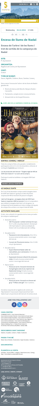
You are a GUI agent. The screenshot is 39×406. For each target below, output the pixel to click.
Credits (12, 372)
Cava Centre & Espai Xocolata (9, 317)
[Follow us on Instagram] (24, 304)
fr (25, 4)
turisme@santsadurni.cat (8, 368)
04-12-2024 (16, 23)
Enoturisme (16, 340)
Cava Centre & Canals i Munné (9, 316)
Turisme (7, 23)
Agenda (11, 23)
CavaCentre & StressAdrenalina (9, 322)
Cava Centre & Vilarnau (25, 322)
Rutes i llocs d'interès (6, 340)
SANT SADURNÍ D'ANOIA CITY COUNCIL (29, 1)
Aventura (32, 340)
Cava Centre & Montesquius (22, 321)
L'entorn (14, 333)
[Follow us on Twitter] (19, 304)
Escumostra (7, 345)
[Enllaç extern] (23, 377)
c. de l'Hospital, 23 (6, 363)
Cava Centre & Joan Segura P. (24, 319)
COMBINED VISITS (5, 314)
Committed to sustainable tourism (13, 354)
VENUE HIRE (24, 325)
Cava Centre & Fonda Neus (25, 316)
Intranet (19, 372)
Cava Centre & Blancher (18, 314)
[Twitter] (34, 4)
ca (20, 4)
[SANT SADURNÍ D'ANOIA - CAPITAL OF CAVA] (6, 12)
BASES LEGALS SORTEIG (12, 184)
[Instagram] (37, 4)
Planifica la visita (9, 350)
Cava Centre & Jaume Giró (8, 319)
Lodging (17, 352)
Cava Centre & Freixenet (24, 317)
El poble (8, 333)
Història (3, 333)
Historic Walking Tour (6, 324)
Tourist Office (10, 352)
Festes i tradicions (22, 333)
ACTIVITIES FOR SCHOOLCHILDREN (10, 325)
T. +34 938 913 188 (5, 366)
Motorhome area (25, 352)
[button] (3, 22)
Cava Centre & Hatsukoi (7, 321)
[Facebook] (31, 4)
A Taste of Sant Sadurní (20, 324)
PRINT (12, 34)
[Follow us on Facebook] (14, 304)
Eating (32, 352)
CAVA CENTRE (7, 312)
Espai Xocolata (24, 340)
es (22, 4)
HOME (2, 23)
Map (2, 354)
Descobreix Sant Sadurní (13, 330)
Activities (3, 352)
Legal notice (5, 372)
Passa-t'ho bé (7, 338)
